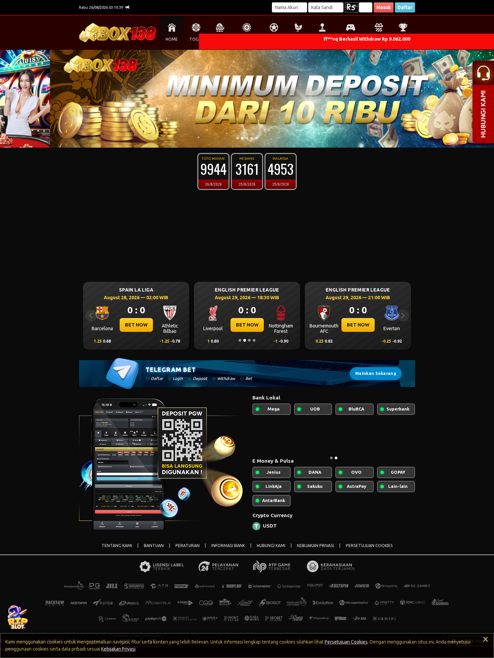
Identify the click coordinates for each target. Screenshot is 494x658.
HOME (172, 39)
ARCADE (322, 39)
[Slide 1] (237, 138)
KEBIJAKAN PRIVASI (315, 545)
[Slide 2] (242, 138)
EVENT (403, 39)
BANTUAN (154, 545)
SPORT (274, 39)
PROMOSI (378, 39)
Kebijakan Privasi (118, 649)
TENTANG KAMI (116, 545)
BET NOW (183, 324)
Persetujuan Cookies (346, 642)
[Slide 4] (251, 138)
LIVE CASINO (247, 39)
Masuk (383, 7)
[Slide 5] (256, 138)
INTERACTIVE (350, 39)
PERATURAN (187, 545)
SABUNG (298, 39)
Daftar (405, 7)
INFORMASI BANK (228, 545)
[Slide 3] (247, 138)
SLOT (220, 39)
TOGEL (196, 39)
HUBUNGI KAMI (271, 545)
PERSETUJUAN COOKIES (369, 545)
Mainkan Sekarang (375, 373)
